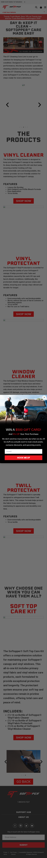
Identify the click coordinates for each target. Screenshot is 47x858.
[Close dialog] (44, 397)
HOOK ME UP (23, 457)
